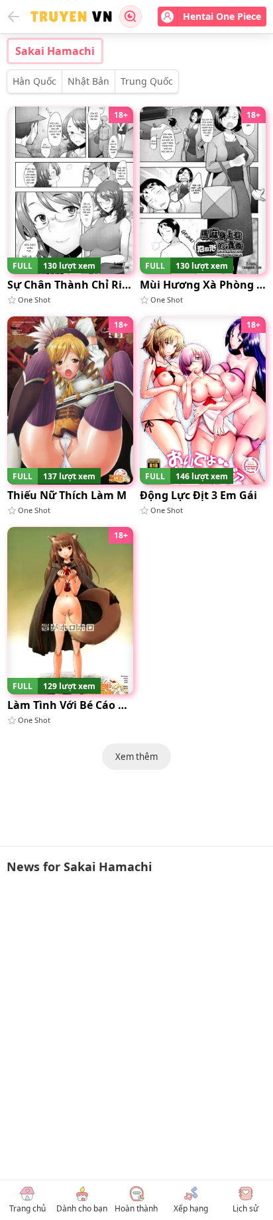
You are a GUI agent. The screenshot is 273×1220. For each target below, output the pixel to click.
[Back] (13, 16)
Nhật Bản (88, 81)
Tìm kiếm (130, 16)
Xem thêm (136, 757)
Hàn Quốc (34, 81)
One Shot (34, 300)
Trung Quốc (147, 81)
